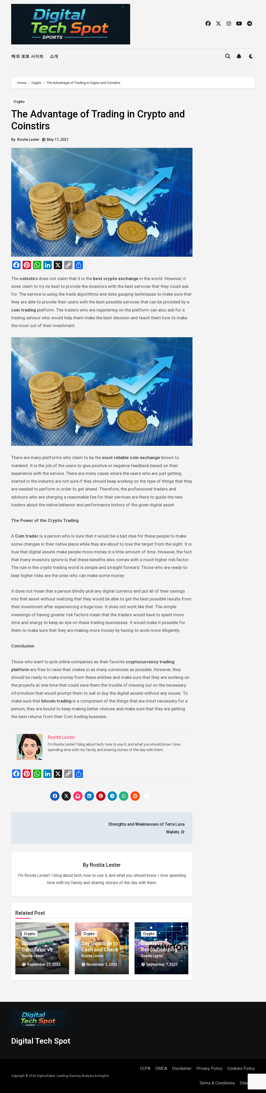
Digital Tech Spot (40, 1040)
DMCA (161, 1068)
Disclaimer (181, 1068)
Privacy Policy (209, 1068)
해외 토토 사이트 (27, 56)
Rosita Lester (28, 139)
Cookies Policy (241, 1068)
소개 (54, 56)
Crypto (19, 102)
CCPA (145, 1068)
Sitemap (247, 1083)
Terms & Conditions (217, 1083)
